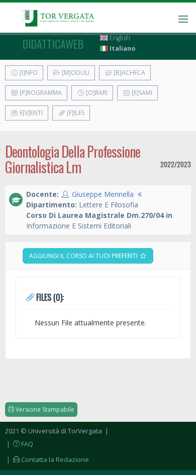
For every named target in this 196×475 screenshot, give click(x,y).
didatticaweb (53, 44)
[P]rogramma (40, 92)
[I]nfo (28, 72)
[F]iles (74, 112)
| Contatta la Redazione (47, 459)
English (119, 38)
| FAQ (19, 443)
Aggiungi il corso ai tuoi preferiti (84, 256)
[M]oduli (74, 72)
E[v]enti (30, 112)
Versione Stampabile (44, 409)
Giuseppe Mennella (103, 194)
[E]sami (141, 92)
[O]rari (96, 92)
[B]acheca (128, 72)
